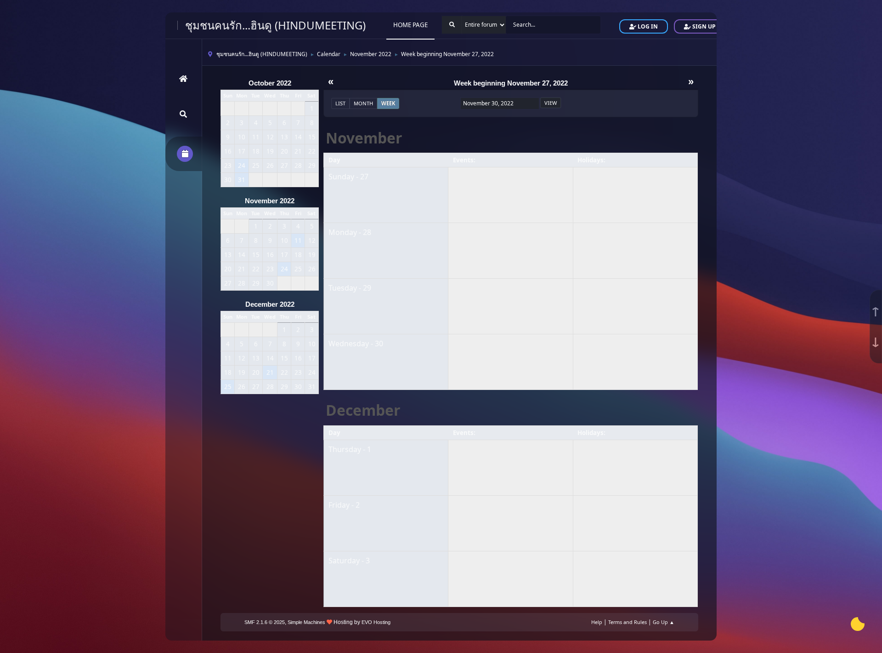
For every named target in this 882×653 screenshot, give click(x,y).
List (340, 103)
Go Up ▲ (663, 622)
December (363, 410)
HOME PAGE (410, 25)
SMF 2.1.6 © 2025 (264, 622)
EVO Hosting (376, 622)
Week (388, 103)
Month (363, 103)
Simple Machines (306, 622)
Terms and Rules (627, 622)
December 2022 (269, 304)
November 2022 (269, 201)
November (364, 138)
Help (596, 622)
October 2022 (270, 83)
